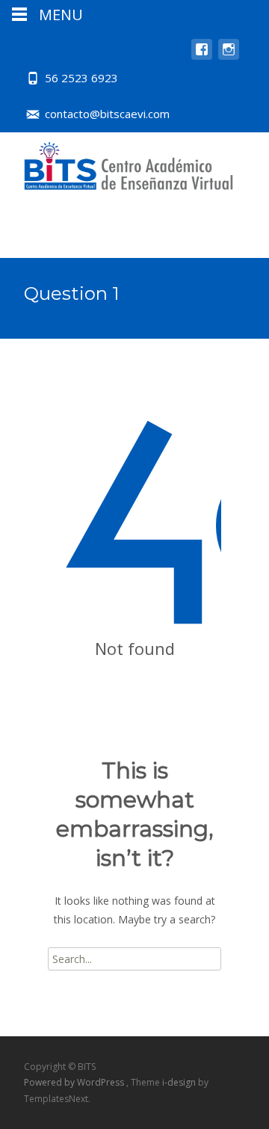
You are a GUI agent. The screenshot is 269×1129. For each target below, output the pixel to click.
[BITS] (116, 162)
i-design (180, 1082)
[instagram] (228, 56)
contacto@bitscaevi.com (107, 113)
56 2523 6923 (81, 77)
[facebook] (201, 56)
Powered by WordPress (75, 1082)
